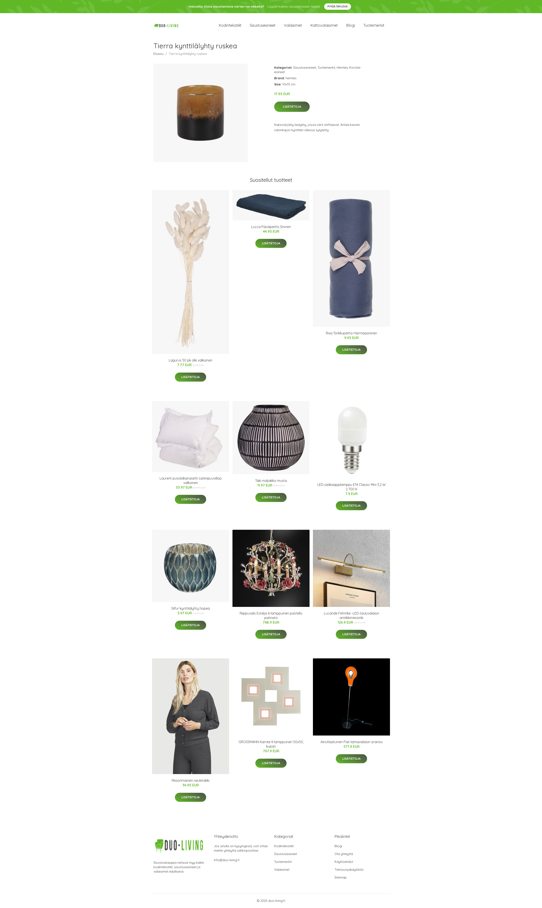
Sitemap (341, 877)
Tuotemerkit (373, 25)
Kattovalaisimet (324, 25)
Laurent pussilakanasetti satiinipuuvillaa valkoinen (190, 480)
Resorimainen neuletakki (190, 780)
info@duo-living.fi (226, 860)
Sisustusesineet (262, 25)
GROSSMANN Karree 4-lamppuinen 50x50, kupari (271, 744)
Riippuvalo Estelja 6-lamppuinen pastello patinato (271, 615)
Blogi (350, 25)
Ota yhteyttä (344, 854)
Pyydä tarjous (338, 6)
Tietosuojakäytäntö (349, 870)
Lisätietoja (292, 106)
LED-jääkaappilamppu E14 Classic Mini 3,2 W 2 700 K (351, 487)
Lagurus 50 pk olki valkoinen (190, 360)
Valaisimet (293, 25)
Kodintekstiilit (230, 25)
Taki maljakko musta (271, 480)
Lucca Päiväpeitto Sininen (271, 227)
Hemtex (342, 67)
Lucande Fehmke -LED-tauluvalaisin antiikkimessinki (351, 615)
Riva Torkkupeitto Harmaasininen (351, 333)
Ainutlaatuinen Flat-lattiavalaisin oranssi (352, 742)
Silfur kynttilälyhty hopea (190, 608)
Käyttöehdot (344, 862)
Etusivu (158, 54)
